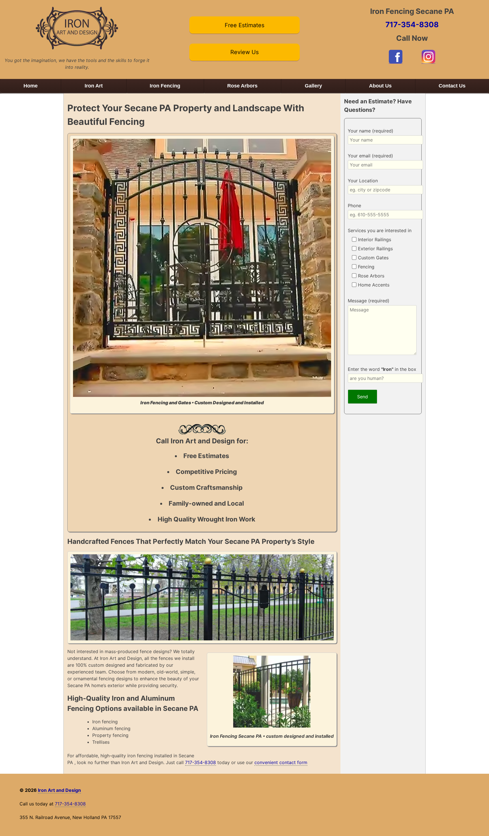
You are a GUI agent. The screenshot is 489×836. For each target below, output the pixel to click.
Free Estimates (244, 25)
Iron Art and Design (59, 790)
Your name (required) (370, 131)
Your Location (363, 180)
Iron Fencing (165, 86)
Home (30, 86)
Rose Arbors (242, 86)
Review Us (244, 52)
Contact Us (452, 86)
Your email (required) (370, 156)
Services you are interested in (379, 230)
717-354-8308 (412, 24)
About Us (380, 86)
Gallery (313, 86)
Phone (354, 205)
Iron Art (94, 86)
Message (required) (368, 300)
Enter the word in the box (382, 369)
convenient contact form (280, 762)
